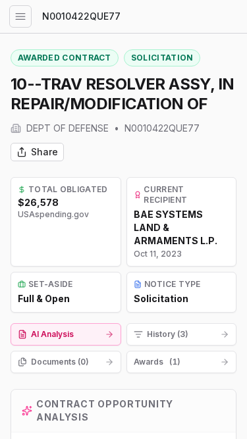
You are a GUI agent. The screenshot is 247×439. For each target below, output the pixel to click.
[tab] (66, 334)
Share (44, 151)
